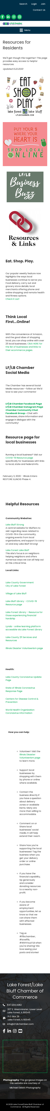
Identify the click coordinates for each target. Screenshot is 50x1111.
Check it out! (12, 299)
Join (43, 4)
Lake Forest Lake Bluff (17, 550)
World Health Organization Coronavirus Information (20, 711)
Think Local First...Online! (18, 319)
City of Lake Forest (16, 585)
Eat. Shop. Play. (20, 261)
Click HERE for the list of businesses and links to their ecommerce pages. (24, 347)
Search (23, 4)
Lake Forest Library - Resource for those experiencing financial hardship (24, 615)
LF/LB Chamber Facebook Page (24, 403)
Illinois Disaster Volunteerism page (24, 648)
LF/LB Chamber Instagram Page (24, 407)
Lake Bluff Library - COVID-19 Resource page (21, 603)
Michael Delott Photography (25, 1087)
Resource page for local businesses (23, 440)
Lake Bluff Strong (15, 524)
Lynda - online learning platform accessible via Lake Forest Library (24, 628)
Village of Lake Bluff (16, 593)
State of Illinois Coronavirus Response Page (20, 689)
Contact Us (39, 10)
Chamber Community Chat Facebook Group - (22, 412)
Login (34, 4)
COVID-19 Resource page (19, 457)
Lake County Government (20, 582)
